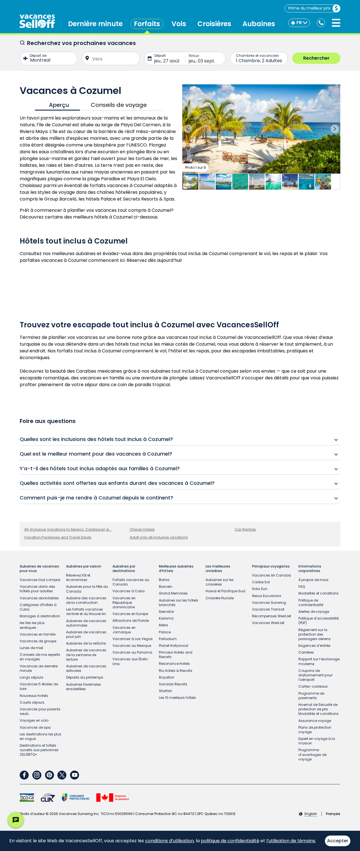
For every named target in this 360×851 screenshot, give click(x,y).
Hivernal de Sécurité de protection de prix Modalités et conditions (318, 709)
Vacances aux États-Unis (130, 661)
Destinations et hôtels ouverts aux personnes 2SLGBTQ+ (39, 750)
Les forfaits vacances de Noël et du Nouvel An (86, 611)
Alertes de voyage (313, 611)
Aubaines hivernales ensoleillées (83, 686)
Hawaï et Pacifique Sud (225, 591)
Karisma (166, 618)
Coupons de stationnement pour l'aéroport (315, 675)
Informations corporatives (309, 568)
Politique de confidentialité (310, 602)
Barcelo (165, 586)
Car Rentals (245, 529)
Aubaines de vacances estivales (86, 668)
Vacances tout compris (40, 579)
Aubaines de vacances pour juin (86, 634)
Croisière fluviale (220, 598)
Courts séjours (32, 702)
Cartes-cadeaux (313, 686)
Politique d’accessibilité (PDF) (318, 620)
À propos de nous (313, 579)
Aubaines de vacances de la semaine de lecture (86, 654)
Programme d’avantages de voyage (312, 754)
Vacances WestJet (268, 622)
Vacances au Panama (132, 652)
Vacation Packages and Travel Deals (57, 537)
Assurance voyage (314, 720)
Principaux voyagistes (271, 566)
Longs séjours (31, 677)
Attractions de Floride (130, 620)
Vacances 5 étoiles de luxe (39, 686)
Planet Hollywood (173, 645)
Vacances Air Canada (271, 575)
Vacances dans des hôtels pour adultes (37, 588)
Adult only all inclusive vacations (159, 537)
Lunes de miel (31, 647)
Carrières (306, 652)
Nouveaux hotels (34, 695)
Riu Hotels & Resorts (175, 670)
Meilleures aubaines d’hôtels (176, 568)
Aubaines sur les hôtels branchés (178, 602)
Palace (165, 632)
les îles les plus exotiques (32, 625)
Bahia (164, 579)
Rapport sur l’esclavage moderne (318, 661)
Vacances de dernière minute (39, 668)
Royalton (166, 677)
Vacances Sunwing (269, 602)
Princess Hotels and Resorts (175, 654)
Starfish (165, 690)
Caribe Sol (261, 582)
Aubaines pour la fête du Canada (87, 588)
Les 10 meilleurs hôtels (177, 697)
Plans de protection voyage (314, 729)
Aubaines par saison (83, 566)
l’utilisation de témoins (290, 841)
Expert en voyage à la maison (316, 741)
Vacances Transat (268, 609)
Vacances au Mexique (131, 645)
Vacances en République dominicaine (124, 602)
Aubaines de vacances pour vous (39, 568)
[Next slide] (334, 129)
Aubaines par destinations (123, 568)
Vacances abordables (39, 598)
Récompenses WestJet (271, 616)
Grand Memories (173, 593)
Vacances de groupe (38, 641)
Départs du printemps (84, 677)
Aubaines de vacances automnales (86, 623)
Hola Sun (259, 588)
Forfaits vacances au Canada (130, 582)
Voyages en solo (34, 720)
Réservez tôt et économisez (78, 577)
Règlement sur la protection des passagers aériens (314, 634)
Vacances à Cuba (128, 591)
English (311, 814)
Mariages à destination (40, 616)
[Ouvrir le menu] (336, 23)
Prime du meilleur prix (309, 8)
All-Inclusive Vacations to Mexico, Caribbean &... (68, 529)
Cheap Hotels (142, 529)
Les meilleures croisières (218, 568)
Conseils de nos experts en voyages (40, 656)
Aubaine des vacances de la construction (86, 600)
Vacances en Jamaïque (124, 629)
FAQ (301, 586)
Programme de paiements (311, 695)
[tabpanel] (99, 167)
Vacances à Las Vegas (132, 638)
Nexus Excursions (266, 595)
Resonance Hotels (174, 663)
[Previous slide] (188, 129)
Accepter (337, 841)
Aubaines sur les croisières (220, 582)
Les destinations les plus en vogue (40, 736)
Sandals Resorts (173, 684)
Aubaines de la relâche (86, 643)
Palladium (168, 638)
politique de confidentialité (230, 841)
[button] (261, 129)
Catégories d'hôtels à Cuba (38, 607)
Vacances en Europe (130, 613)
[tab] (57, 105)
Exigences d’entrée (314, 645)
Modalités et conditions (318, 593)
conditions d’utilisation (169, 841)
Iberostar (166, 611)
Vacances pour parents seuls (40, 711)
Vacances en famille (37, 634)
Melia (163, 625)
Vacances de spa (35, 727)
